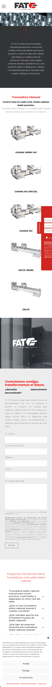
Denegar (26, 671)
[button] (48, 638)
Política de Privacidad (28, 683)
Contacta (39, 228)
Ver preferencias (26, 677)
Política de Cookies (13, 683)
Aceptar (26, 664)
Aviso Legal (42, 683)
